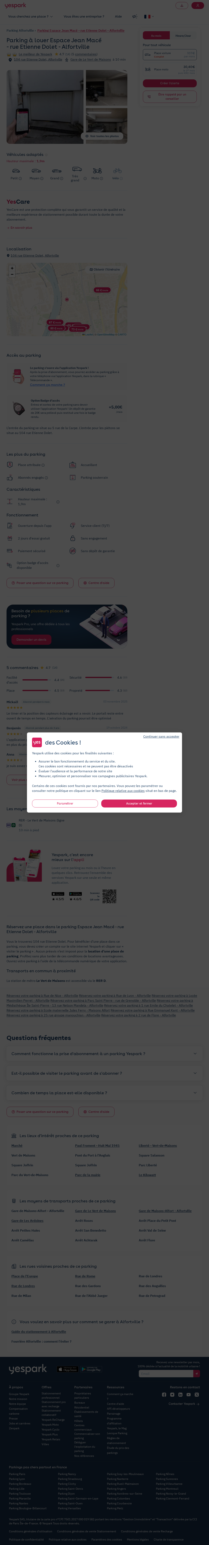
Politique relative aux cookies (123, 791)
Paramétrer (65, 803)
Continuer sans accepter (161, 736)
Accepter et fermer (139, 803)
